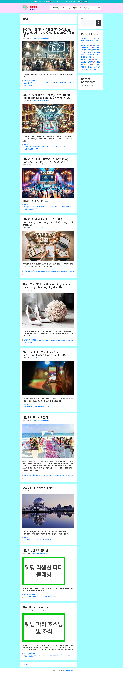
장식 (71, 82)
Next (28, 664)
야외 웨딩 (55, 341)
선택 (23, 148)
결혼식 (54, 271)
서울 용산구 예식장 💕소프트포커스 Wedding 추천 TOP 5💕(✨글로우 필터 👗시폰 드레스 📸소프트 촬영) (90, 48)
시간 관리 (50, 341)
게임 (47, 82)
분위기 (71, 146)
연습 (36, 406)
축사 (28, 273)
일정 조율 (52, 655)
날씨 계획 (39, 341)
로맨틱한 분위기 (42, 206)
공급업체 (34, 341)
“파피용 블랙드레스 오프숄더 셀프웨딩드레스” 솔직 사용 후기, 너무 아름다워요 (90, 40)
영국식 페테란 (33, 539)
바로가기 (85, 1)
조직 (63, 655)
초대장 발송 (67, 655)
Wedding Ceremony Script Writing (44, 271)
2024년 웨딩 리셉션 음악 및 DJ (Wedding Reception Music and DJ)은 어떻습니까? (48, 146)
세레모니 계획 (45, 341)
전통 (43, 539)
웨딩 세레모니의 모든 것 (35, 417)
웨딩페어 (33, 7)
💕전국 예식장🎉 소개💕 (75, 8)
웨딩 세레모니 (55, 475)
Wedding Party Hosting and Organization (34, 82)
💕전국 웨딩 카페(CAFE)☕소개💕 (91, 8)
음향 (64, 341)
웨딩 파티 (57, 82)
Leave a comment (28, 85)
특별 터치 (48, 406)
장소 (68, 82)
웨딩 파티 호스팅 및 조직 (35, 607)
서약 (62, 271)
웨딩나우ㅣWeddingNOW (30, 80)
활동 (29, 83)
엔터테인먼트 (51, 82)
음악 (66, 82)
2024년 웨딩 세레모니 (29, 271)
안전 (34, 406)
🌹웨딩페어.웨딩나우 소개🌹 (57, 8)
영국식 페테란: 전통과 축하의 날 (39, 488)
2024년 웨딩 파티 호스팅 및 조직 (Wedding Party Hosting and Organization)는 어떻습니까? (48, 32)
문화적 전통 (35, 475)
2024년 (26, 146)
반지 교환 (40, 475)
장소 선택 (68, 341)
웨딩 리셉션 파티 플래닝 (35, 550)
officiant (26, 475)
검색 (82, 18)
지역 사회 (47, 539)
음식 (63, 82)
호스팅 (25, 83)
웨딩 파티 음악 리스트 (64, 206)
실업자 (28, 539)
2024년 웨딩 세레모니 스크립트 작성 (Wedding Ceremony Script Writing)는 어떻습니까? (48, 222)
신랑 (71, 271)
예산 (26, 148)
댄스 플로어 (29, 406)
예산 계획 (40, 655)
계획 (25, 406)
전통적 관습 (67, 475)
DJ (69, 146)
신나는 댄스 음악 (50, 206)
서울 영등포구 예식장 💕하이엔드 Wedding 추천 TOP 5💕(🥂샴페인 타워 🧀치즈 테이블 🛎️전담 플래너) (90, 62)
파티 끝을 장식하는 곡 (33, 208)
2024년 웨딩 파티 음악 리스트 (31, 206)
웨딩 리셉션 (30, 148)
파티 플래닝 (53, 596)
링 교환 (58, 271)
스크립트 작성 (66, 271)
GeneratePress (69, 670)
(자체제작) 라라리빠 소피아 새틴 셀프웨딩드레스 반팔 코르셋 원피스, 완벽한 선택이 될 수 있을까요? (90, 55)
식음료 (29, 655)
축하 (51, 539)
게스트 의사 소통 (28, 341)
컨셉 (37, 148)
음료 (61, 82)
